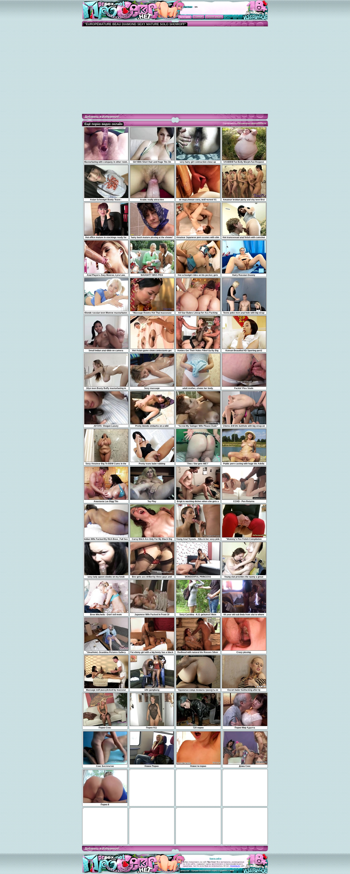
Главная (198, 16)
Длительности (259, 123)
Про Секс (188, 7)
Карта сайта (215, 858)
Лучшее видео (214, 16)
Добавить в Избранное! (102, 116)
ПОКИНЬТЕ (235, 866)
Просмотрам (244, 123)
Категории (184, 17)
